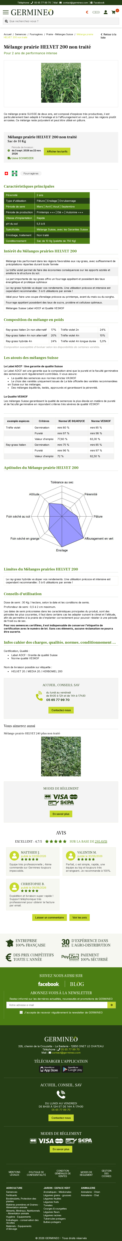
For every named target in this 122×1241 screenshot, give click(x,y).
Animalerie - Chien (90, 1192)
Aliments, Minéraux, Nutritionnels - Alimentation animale (23, 1212)
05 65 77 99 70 (70, 1049)
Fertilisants (11, 1195)
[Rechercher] (6, 21)
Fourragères (36, 34)
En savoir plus (61, 814)
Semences (20, 34)
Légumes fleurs (52, 1212)
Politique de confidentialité (36, 1173)
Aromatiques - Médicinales (57, 1192)
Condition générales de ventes (63, 1173)
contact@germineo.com (75, 2)
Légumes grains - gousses (57, 1195)
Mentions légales (14, 1173)
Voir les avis (79, 917)
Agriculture (14, 1188)
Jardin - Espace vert (57, 1188)
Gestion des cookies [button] (106, 1173)
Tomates (48, 1205)
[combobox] (61, 21)
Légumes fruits (51, 1202)
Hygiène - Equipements (18, 1216)
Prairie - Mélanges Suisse (59, 34)
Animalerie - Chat (90, 1195)
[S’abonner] (111, 1005)
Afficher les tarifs (57, 151)
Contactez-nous (61, 710)
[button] (61, 83)
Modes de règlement (86, 1173)
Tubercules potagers (55, 1218)
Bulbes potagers (52, 1222)
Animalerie (88, 1188)
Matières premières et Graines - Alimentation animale (22, 1206)
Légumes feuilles (52, 1198)
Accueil (7, 34)
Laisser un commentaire (49, 917)
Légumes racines (52, 1215)
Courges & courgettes (55, 1208)
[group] (61, 83)
